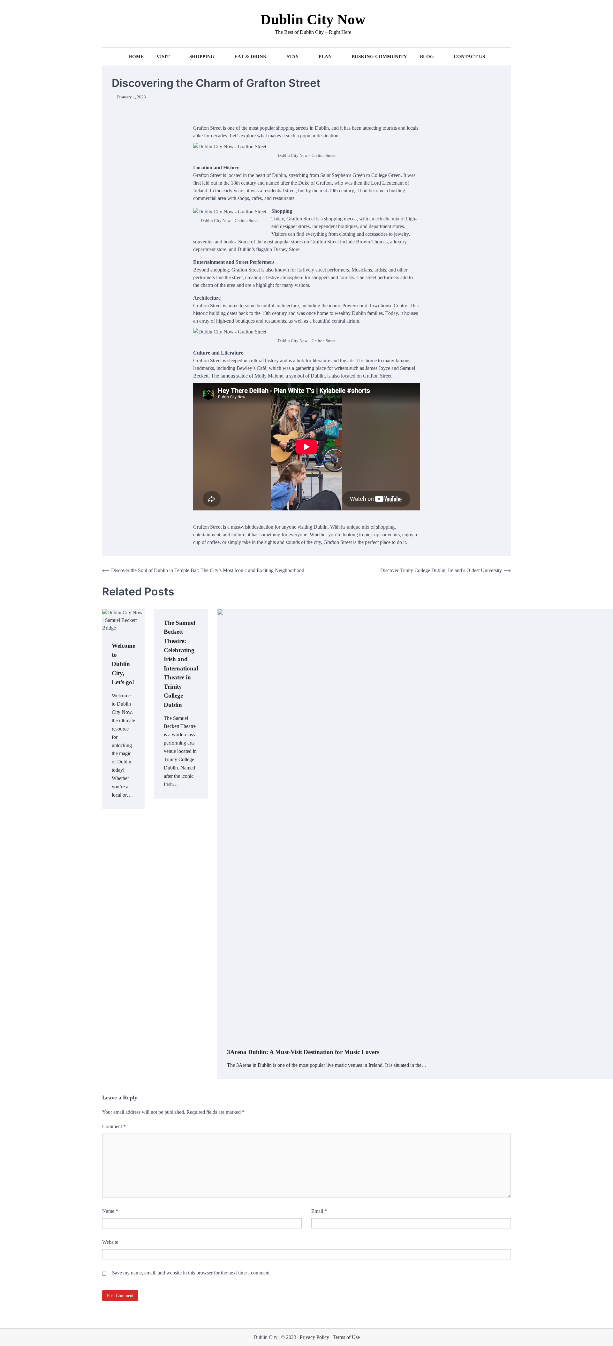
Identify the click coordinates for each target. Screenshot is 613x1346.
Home (136, 56)
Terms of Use (346, 1337)
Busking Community (379, 56)
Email (319, 1211)
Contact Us (469, 56)
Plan (325, 56)
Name (110, 1211)
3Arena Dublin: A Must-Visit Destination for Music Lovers (303, 1052)
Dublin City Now (313, 19)
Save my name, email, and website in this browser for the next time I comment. (191, 1272)
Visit (163, 56)
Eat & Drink (250, 56)
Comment (114, 1126)
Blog (427, 56)
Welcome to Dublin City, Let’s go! (123, 663)
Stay (293, 56)
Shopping (202, 56)
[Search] (107, 23)
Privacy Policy (315, 1337)
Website (110, 1242)
